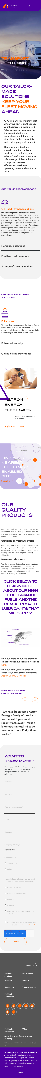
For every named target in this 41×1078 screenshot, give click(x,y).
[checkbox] (19, 866)
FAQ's (24, 1029)
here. (4, 665)
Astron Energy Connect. (13, 676)
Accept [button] (20, 1072)
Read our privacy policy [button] (13, 1066)
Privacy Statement (28, 925)
